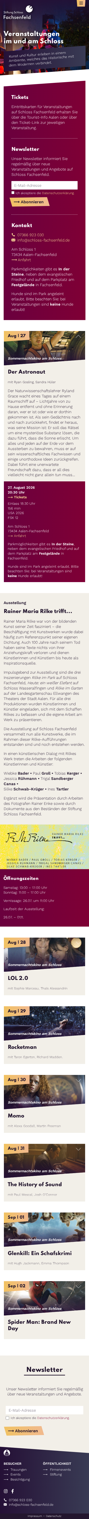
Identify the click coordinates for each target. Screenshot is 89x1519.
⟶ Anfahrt (21, 260)
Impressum (35, 1516)
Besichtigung (20, 1479)
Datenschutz (53, 1516)
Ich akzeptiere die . (45, 193)
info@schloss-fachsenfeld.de (43, 240)
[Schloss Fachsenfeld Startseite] (18, 17)
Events (15, 1474)
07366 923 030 (30, 235)
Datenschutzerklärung (58, 193)
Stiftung (56, 1474)
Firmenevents (60, 1470)
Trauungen (18, 1470)
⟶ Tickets (17, 497)
